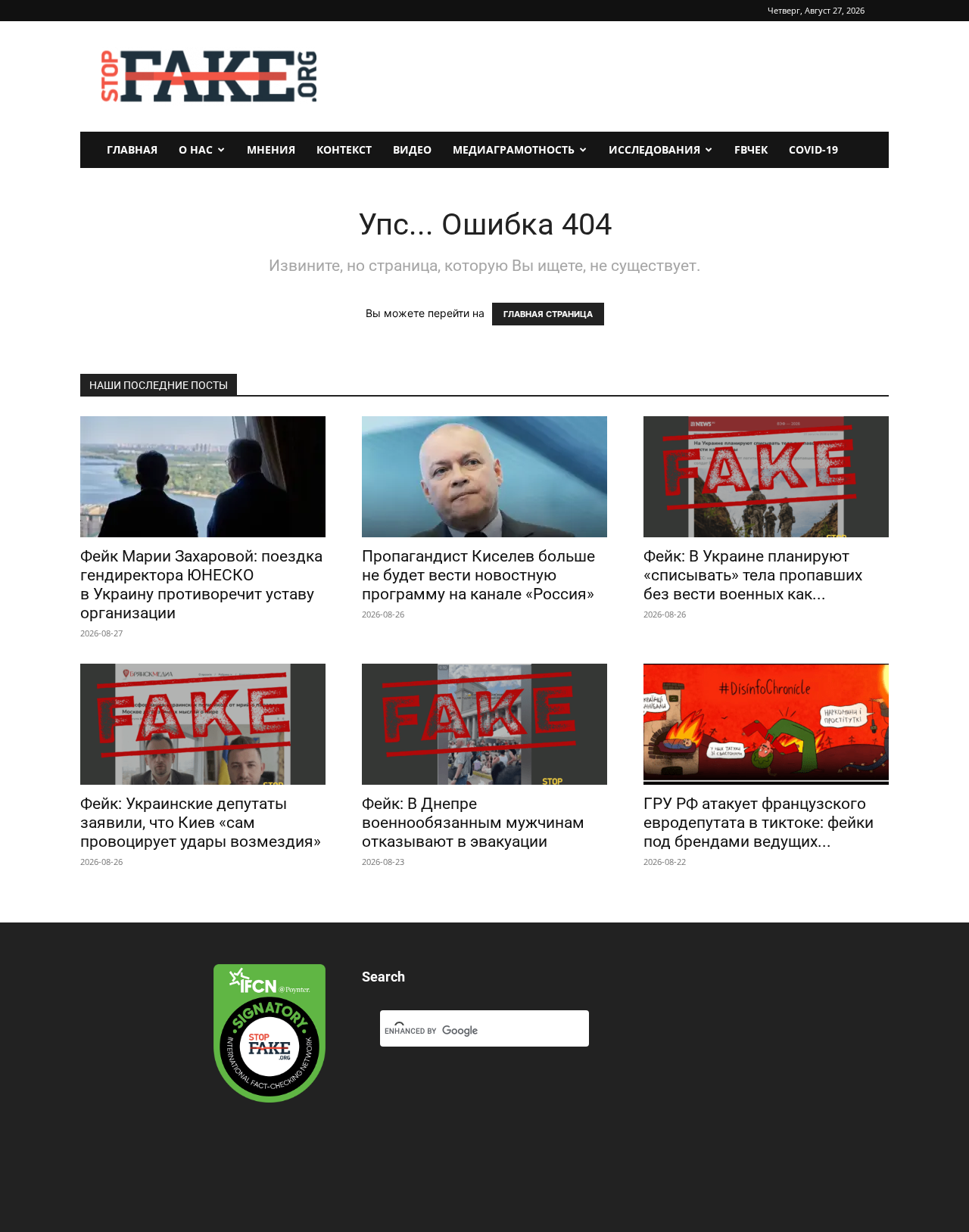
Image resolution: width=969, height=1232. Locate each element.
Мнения (271, 149)
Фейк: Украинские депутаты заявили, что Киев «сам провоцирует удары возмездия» (200, 823)
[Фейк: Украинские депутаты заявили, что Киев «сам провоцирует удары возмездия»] (203, 724)
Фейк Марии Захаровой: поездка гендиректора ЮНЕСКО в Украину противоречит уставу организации (201, 584)
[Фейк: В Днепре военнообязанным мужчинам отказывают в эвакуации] (484, 724)
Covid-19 (813, 149)
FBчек (751, 149)
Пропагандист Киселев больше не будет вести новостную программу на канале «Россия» (478, 575)
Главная (132, 149)
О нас (196, 149)
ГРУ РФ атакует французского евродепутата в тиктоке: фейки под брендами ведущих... (758, 823)
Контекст (344, 149)
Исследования (654, 149)
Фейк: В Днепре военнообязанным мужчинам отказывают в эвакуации (473, 823)
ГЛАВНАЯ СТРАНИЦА (548, 314)
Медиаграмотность (514, 149)
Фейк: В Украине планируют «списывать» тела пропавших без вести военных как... (752, 575)
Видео (412, 149)
